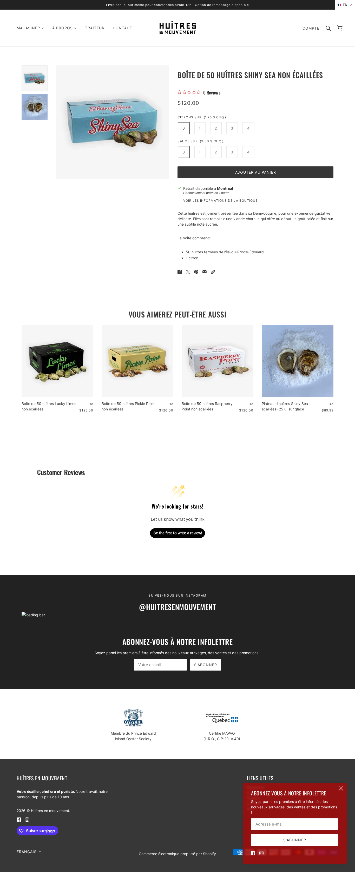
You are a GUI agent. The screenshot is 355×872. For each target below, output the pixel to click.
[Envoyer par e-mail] (204, 271)
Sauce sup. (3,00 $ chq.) (200, 141)
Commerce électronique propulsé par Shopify (177, 853)
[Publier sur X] (188, 271)
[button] (213, 271)
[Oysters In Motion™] (178, 32)
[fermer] (341, 788)
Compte (311, 28)
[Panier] (340, 28)
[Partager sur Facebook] (179, 271)
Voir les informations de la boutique (220, 200)
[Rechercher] (328, 28)
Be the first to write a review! (177, 532)
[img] (253, 852)
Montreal (225, 188)
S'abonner (205, 665)
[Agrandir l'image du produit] (112, 122)
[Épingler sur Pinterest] (196, 271)
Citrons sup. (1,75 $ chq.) (202, 117)
